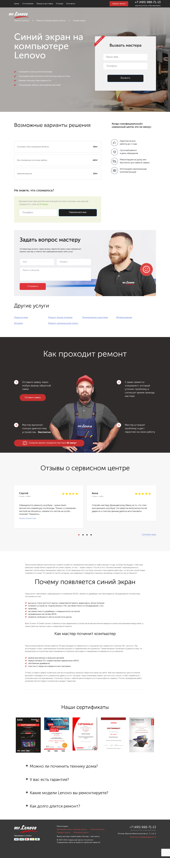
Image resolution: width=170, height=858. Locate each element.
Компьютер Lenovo (65, 829)
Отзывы (59, 4)
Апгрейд (18, 323)
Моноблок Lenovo (81, 832)
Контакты (70, 4)
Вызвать (125, 78)
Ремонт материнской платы (63, 323)
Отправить (32, 286)
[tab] (85, 770)
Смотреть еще (149, 535)
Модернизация (124, 317)
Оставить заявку (33, 397)
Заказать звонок (118, 4)
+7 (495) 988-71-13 (148, 2)
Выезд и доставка (45, 4)
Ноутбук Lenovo (80, 829)
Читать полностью (27, 518)
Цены (16, 4)
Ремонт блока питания (60, 317)
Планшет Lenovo (63, 832)
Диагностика (21, 317)
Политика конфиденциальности (143, 837)
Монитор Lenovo (97, 829)
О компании (27, 4)
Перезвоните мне (77, 212)
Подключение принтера (95, 317)
